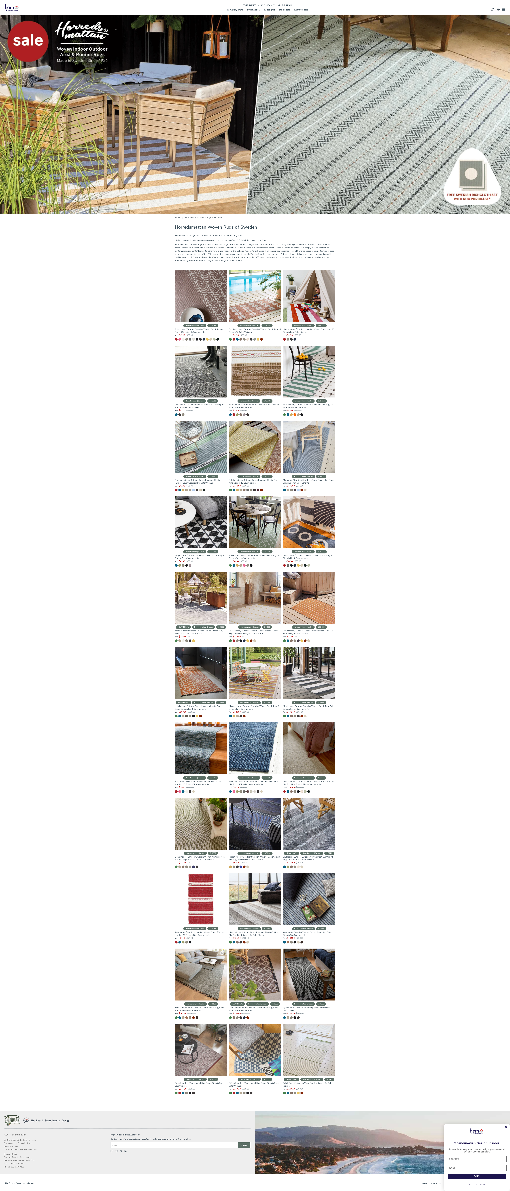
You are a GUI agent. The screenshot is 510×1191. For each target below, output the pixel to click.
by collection (253, 10)
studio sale (284, 10)
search (424, 1183)
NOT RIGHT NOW (477, 1184)
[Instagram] (115, 1151)
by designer (269, 10)
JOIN (477, 1176)
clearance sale (301, 10)
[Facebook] (111, 1151)
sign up (244, 1145)
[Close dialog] (506, 1127)
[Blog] (124, 1151)
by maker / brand (235, 10)
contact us (436, 1183)
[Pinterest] (120, 1151)
